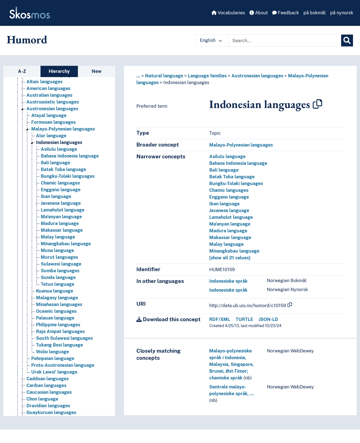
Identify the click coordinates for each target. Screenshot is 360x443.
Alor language (51, 135)
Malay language (58, 237)
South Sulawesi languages (64, 338)
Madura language (60, 223)
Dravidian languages (48, 405)
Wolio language (52, 351)
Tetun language (57, 284)
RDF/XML (219, 319)
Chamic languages (60, 183)
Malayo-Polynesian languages (63, 129)
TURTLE (244, 319)
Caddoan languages (47, 378)
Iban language (56, 196)
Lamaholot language (62, 210)
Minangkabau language (66, 243)
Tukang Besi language (59, 345)
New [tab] (97, 71)
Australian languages (49, 95)
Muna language (57, 250)
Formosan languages (53, 122)
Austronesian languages (52, 108)
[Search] (347, 40)
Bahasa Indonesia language (70, 156)
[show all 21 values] (229, 257)
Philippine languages (58, 324)
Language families (207, 75)
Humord (27, 39)
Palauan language (55, 318)
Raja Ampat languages (60, 331)
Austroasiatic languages (52, 102)
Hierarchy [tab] (59, 71)
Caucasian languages (49, 392)
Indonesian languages (59, 142)
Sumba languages (60, 270)
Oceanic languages (56, 311)
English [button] (208, 40)
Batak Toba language (63, 169)
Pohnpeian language (52, 358)
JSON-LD (268, 319)
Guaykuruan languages (51, 412)
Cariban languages (46, 385)
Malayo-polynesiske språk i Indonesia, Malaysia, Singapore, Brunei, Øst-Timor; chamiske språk (231, 364)
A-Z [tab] (22, 71)
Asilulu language (59, 149)
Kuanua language (54, 291)
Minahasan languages (59, 304)
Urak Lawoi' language (54, 372)
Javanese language (61, 203)
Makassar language (62, 230)
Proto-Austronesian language (62, 365)
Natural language (164, 75)
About (261, 12)
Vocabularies (231, 12)
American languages (48, 88)
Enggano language (60, 189)
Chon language (42, 399)
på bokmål (314, 12)
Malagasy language (57, 297)
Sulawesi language (61, 264)
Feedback (288, 12)
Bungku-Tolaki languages (67, 176)
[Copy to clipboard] (317, 104)
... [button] (138, 75)
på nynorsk (341, 12)
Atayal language (48, 115)
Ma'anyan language (61, 216)
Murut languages (59, 257)
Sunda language (58, 277)
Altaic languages (44, 81)
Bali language (55, 162)
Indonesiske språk (228, 281)
